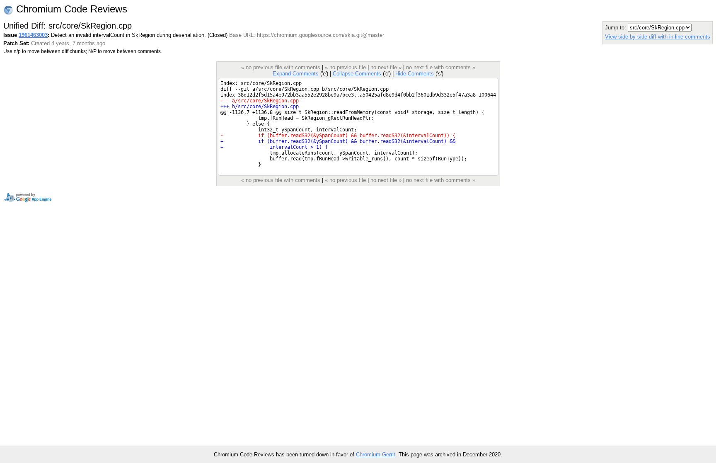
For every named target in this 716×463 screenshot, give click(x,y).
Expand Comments (296, 73)
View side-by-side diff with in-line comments (657, 37)
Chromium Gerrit (375, 454)
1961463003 (33, 35)
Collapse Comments (357, 73)
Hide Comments (414, 73)
